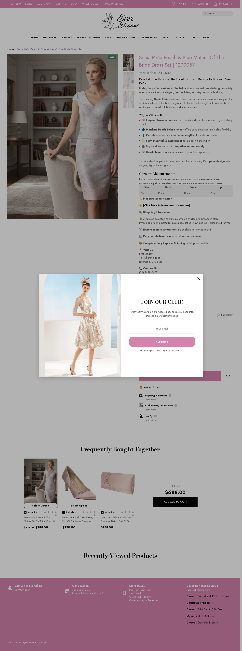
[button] (199, 278)
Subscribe (162, 342)
